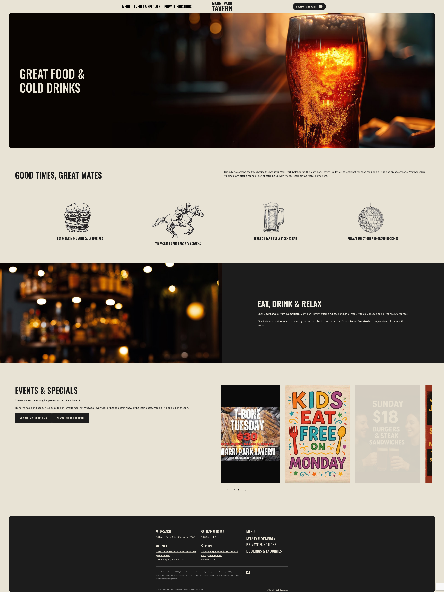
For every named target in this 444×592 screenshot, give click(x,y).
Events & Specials (147, 6)
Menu (126, 6)
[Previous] (227, 490)
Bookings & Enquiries (264, 551)
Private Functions (178, 6)
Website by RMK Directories (277, 590)
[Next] (245, 490)
